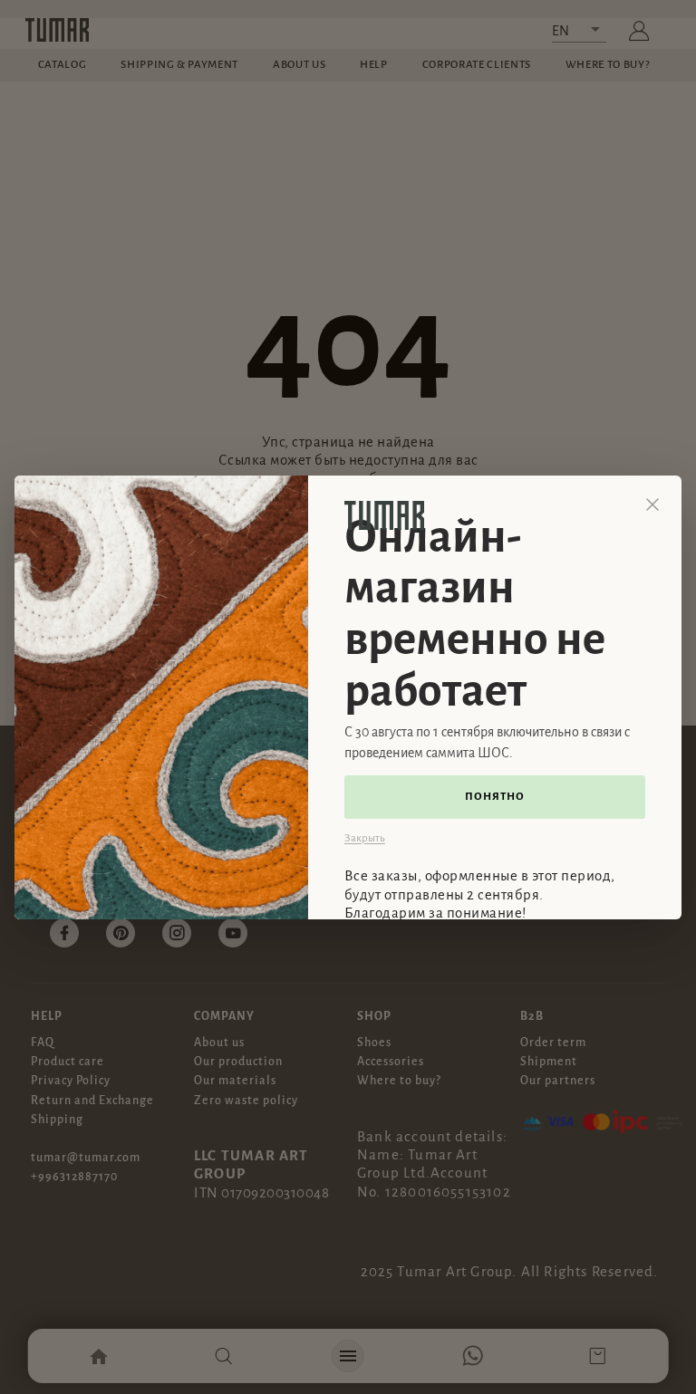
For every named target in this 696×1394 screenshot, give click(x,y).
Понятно (495, 797)
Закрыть (364, 838)
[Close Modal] (652, 504)
